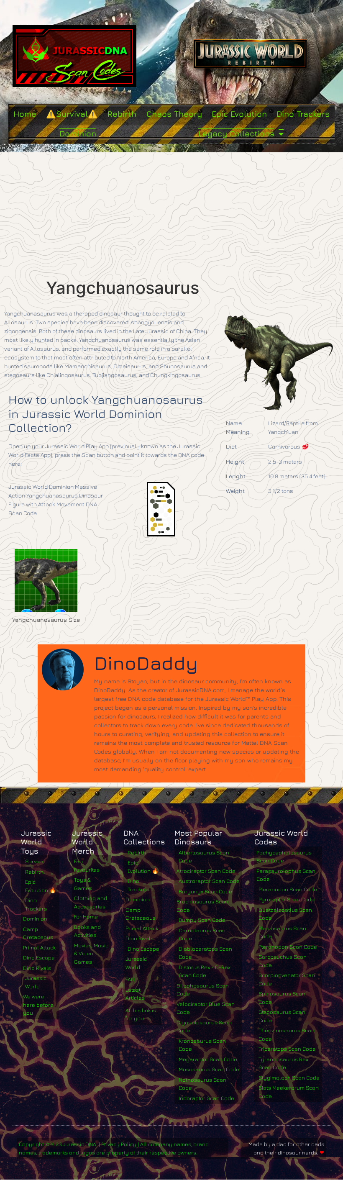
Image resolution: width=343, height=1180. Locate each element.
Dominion (77, 133)
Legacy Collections (236, 133)
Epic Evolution (239, 113)
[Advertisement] (171, 215)
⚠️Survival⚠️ (72, 113)
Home (24, 113)
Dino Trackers (303, 113)
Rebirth (122, 113)
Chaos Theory (174, 113)
